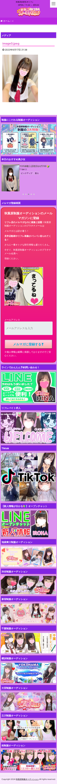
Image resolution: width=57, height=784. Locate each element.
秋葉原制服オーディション (27, 779)
